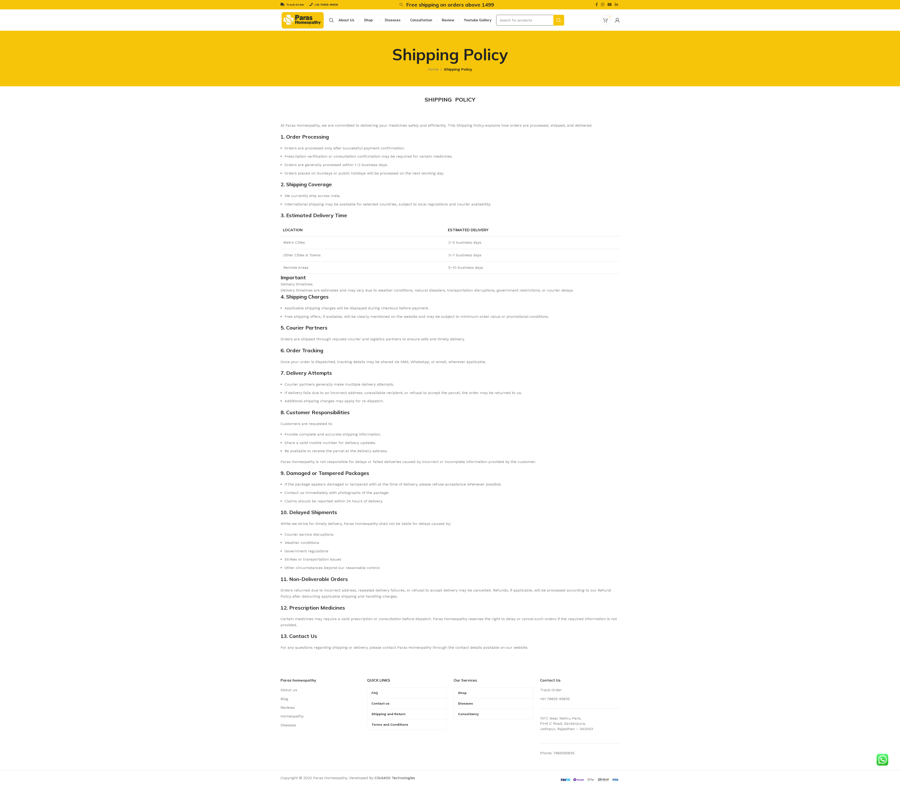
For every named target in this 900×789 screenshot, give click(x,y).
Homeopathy (292, 716)
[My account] (617, 20)
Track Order (551, 690)
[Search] (400, 4)
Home (433, 69)
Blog (284, 699)
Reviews (288, 707)
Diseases (288, 725)
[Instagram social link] (603, 4)
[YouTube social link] (609, 4)
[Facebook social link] (596, 4)
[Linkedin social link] (616, 4)
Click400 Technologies (395, 778)
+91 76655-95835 (555, 699)
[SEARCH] (558, 20)
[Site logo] (303, 20)
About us (289, 690)
